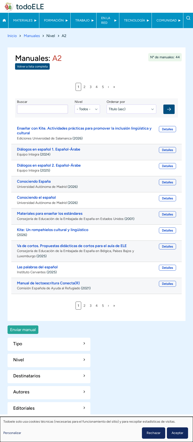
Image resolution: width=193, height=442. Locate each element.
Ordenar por (116, 102)
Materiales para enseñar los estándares (49, 213)
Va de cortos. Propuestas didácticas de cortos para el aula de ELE (72, 246)
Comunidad (167, 20)
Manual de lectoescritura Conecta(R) (48, 283)
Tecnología (134, 20)
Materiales (22, 20)
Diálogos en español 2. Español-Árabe (49, 165)
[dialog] (96, 429)
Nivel (78, 102)
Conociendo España (34, 181)
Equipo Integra (28, 154)
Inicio (4, 20)
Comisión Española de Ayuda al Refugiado (48, 288)
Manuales (32, 36)
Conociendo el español (36, 197)
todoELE (30, 6)
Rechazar (154, 433)
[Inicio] (8, 6)
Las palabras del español (37, 267)
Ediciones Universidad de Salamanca (44, 138)
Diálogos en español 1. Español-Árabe (48, 149)
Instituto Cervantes (31, 272)
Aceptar (177, 433)
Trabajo (82, 20)
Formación (54, 20)
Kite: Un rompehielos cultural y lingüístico (52, 229)
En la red (105, 20)
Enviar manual (23, 329)
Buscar (188, 18)
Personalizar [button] (12, 433)
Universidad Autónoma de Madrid (42, 187)
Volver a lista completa (32, 66)
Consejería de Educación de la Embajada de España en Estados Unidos (70, 219)
